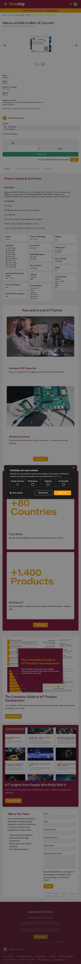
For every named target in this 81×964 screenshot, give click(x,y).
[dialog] (40, 482)
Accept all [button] (62, 493)
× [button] (73, 467)
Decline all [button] (43, 493)
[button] (16, 493)
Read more (57, 476)
